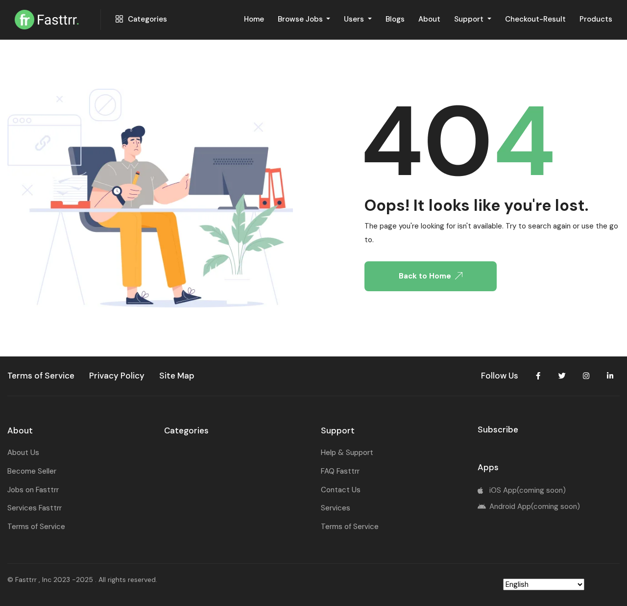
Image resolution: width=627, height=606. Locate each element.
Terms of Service (36, 526)
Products (595, 19)
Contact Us (341, 490)
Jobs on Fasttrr (33, 490)
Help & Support (347, 452)
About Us (23, 452)
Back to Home (425, 276)
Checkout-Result (535, 19)
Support (469, 19)
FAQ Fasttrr (340, 471)
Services (335, 508)
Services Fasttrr (34, 508)
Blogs (395, 19)
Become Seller (31, 471)
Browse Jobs (301, 19)
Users (355, 19)
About (429, 19)
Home (254, 19)
